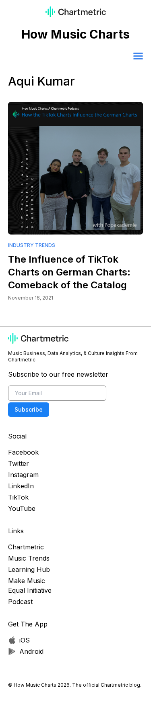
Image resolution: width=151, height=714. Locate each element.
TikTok (18, 497)
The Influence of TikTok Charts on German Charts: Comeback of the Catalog (69, 272)
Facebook (23, 452)
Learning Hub (29, 569)
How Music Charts (75, 34)
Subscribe (28, 409)
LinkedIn (21, 486)
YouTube (21, 508)
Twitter (18, 463)
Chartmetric (26, 547)
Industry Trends (31, 245)
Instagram (23, 475)
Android (31, 651)
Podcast (20, 602)
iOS (24, 640)
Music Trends (29, 558)
